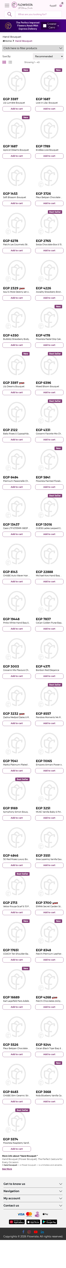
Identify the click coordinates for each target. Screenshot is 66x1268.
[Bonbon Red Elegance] (49, 648)
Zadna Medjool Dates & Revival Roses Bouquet (27, 717)
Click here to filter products (20, 48)
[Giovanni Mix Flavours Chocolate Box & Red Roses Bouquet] (16, 648)
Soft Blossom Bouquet (14, 197)
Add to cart (17, 108)
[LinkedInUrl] (42, 1231)
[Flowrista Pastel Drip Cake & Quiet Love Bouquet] (49, 317)
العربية (53, 5)
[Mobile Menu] (8, 5)
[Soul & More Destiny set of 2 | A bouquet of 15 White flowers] (16, 270)
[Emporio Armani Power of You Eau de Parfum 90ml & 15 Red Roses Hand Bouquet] (49, 743)
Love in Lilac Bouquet (47, 102)
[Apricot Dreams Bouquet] (16, 128)
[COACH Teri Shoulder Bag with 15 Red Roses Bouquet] (16, 932)
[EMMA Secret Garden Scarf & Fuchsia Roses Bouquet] (49, 885)
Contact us (11, 1205)
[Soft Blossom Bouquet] (16, 175)
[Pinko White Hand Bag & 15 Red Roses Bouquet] (16, 601)
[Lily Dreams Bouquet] (16, 365)
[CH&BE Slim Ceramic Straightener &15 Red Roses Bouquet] (16, 1074)
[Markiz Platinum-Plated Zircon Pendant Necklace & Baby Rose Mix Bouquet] (16, 743)
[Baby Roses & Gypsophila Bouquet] (16, 412)
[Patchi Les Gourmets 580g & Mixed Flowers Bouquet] (16, 223)
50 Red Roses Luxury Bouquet (18, 859)
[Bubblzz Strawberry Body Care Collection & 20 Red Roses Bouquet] (16, 317)
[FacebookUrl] (23, 1231)
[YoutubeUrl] (35, 1231)
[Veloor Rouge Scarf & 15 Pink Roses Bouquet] (16, 885)
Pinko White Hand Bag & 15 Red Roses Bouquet (27, 622)
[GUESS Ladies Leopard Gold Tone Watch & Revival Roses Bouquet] (49, 507)
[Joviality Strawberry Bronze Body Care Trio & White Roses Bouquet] (49, 270)
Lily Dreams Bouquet (13, 386)
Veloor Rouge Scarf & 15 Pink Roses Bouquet (25, 906)
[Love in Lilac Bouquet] (49, 81)
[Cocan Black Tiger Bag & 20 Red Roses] (49, 1026)
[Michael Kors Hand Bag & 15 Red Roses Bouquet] (49, 554)
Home (8, 40)
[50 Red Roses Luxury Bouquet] (16, 837)
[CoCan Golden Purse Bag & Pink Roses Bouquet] (49, 601)
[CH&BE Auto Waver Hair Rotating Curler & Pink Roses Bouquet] (16, 554)
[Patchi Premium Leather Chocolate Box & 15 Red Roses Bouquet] (49, 932)
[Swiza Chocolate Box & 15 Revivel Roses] (49, 223)
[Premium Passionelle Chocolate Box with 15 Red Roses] (16, 459)
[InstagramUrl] (29, 1231)
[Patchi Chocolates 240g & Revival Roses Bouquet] (49, 979)
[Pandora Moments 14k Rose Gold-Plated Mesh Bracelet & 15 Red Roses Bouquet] (49, 696)
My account (12, 1198)
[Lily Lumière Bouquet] (16, 81)
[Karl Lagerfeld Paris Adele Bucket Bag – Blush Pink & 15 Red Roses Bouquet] (16, 979)
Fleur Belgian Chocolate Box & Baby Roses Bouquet (29, 1048)
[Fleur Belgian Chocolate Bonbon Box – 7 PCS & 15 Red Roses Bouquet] (49, 175)
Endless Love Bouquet (47, 150)
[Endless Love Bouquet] (49, 128)
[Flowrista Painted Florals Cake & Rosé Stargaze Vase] (49, 459)
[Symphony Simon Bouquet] (16, 790)
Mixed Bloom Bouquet (47, 386)
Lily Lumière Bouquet (14, 102)
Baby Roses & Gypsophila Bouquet (20, 433)
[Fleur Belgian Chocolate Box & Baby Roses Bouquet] (16, 1026)
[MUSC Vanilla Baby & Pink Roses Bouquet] (49, 790)
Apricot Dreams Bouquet (16, 150)
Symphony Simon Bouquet (17, 812)
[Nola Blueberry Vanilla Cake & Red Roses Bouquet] (49, 1074)
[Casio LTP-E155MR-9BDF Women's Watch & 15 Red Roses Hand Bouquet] (16, 507)
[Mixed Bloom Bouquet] (49, 365)
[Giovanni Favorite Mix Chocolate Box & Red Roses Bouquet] (49, 412)
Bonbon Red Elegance (47, 670)
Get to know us (14, 1184)
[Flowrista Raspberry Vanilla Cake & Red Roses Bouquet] (16, 1121)
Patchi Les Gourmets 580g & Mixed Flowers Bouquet (30, 244)
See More (7, 1169)
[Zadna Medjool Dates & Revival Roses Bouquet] (16, 696)
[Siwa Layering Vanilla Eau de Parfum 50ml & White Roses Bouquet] (49, 837)
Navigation (11, 1191)
